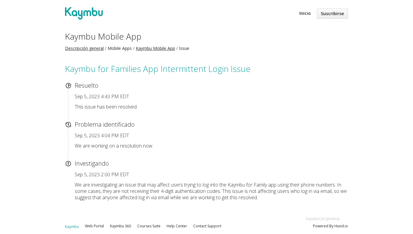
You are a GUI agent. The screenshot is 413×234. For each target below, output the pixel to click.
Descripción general (84, 48)
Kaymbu (72, 226)
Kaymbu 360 (120, 226)
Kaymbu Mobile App (103, 36)
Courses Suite (149, 226)
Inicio (305, 13)
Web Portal (94, 226)
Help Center (177, 226)
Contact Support (207, 226)
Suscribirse (332, 13)
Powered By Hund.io (330, 226)
